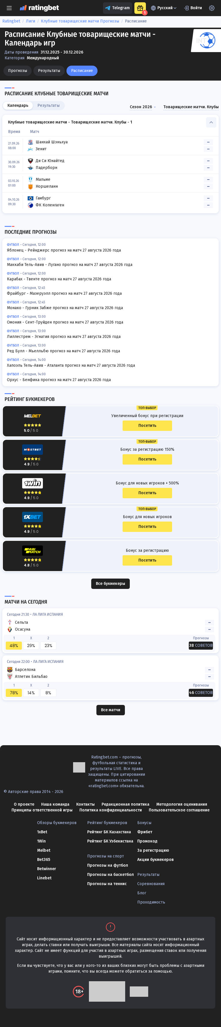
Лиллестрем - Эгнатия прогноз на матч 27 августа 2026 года (64, 336)
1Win (41, 841)
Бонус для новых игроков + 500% (147, 483)
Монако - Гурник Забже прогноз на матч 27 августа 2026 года (65, 307)
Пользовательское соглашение (179, 810)
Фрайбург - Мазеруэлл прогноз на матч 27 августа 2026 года (64, 293)
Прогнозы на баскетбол (110, 874)
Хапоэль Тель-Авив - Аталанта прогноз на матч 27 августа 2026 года (71, 365)
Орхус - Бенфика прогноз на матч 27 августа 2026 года (59, 379)
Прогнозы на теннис (107, 883)
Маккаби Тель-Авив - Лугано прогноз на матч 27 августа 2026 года (69, 264)
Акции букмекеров (155, 859)
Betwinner (46, 868)
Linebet (44, 878)
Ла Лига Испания (48, 614)
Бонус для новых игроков (147, 517)
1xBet (42, 832)
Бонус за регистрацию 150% (147, 449)
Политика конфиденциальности (110, 810)
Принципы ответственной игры (42, 810)
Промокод (147, 841)
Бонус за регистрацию (147, 550)
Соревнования (151, 883)
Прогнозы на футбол (107, 865)
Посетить (147, 425)
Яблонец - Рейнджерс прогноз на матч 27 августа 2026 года (64, 250)
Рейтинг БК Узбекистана (110, 841)
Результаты (49, 70)
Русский (165, 7)
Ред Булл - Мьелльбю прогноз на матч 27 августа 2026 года (63, 351)
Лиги (30, 21)
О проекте (24, 804)
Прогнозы (17, 70)
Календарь (17, 105)
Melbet (43, 850)
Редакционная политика (125, 804)
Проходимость (151, 902)
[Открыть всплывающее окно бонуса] (140, 8)
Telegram (121, 7)
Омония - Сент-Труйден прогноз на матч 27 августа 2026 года (65, 322)
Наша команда (55, 804)
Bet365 (43, 859)
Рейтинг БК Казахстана (109, 832)
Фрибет (144, 832)
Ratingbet (11, 21)
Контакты (85, 804)
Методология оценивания (181, 804)
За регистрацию (153, 850)
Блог (141, 893)
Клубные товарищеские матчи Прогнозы (80, 21)
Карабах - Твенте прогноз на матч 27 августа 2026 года (59, 279)
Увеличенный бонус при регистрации (147, 416)
